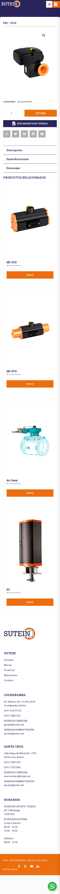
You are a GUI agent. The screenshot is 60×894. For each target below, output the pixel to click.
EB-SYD (12, 262)
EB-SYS (12, 371)
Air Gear (12, 480)
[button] (49, 4)
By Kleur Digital (10, 869)
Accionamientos (24, 102)
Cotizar (41, 113)
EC (8, 589)
